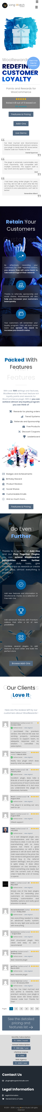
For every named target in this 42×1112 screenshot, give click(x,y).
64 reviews (21, 106)
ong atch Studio (23, 1108)
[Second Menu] (37, 1)
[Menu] (36, 7)
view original (28, 728)
